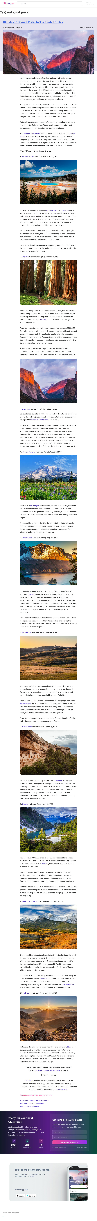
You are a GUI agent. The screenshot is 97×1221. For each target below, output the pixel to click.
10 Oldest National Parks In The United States (33, 22)
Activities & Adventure (9, 27)
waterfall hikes (68, 985)
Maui (69, 1047)
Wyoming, (49, 210)
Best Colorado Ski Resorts (30, 1106)
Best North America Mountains (32, 1104)
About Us (88, 2)
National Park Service (31, 134)
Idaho (56, 210)
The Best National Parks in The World (34, 1101)
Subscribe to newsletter (68, 1142)
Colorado (58, 781)
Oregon (31, 594)
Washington (34, 506)
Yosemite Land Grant (39, 420)
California (42, 320)
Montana (66, 210)
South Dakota (25, 704)
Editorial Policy (90, 5)
